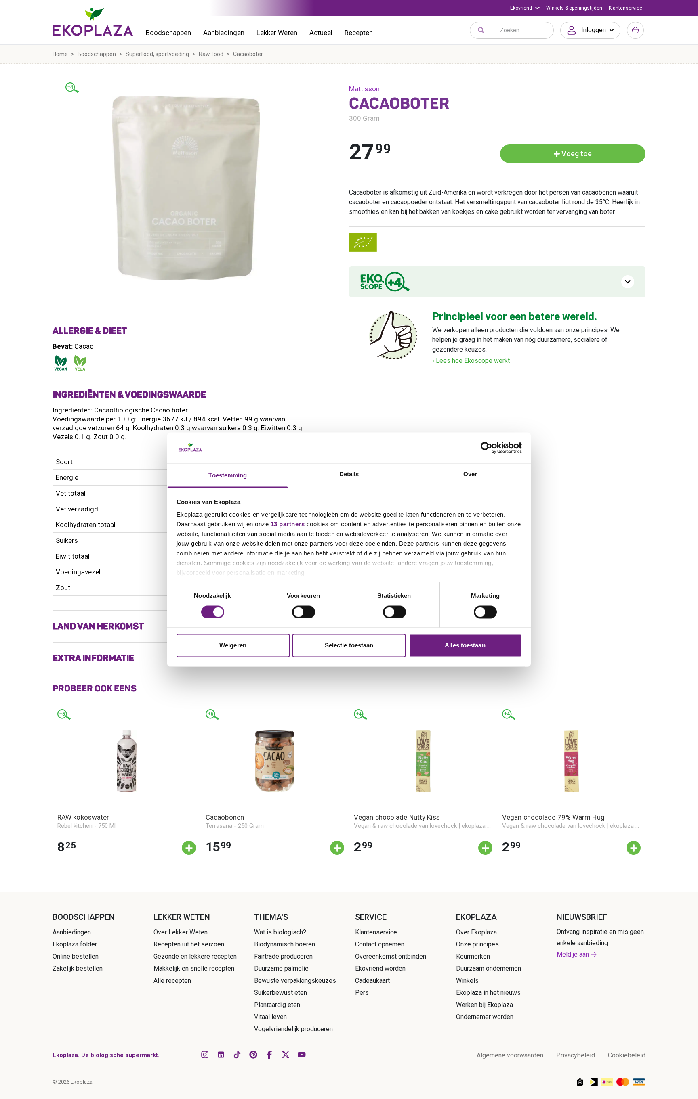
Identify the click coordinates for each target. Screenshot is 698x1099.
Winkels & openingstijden (574, 8)
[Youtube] (302, 1055)
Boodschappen (168, 33)
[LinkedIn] (221, 1055)
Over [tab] (470, 474)
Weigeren (232, 645)
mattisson (364, 89)
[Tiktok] (237, 1055)
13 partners (288, 524)
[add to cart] (189, 848)
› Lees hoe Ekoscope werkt (471, 360)
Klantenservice (625, 8)
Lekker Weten (276, 33)
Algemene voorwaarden (510, 1055)
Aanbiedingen (223, 33)
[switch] (303, 611)
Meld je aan (573, 954)
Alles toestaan (465, 645)
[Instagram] (205, 1055)
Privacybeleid (575, 1055)
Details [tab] (349, 474)
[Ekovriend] (525, 8)
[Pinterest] (253, 1055)
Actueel (320, 33)
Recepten (359, 33)
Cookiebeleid (626, 1055)
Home (60, 54)
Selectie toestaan (349, 645)
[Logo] (93, 22)
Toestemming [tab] (227, 475)
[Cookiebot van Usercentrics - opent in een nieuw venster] (486, 448)
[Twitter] (286, 1055)
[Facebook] (269, 1055)
